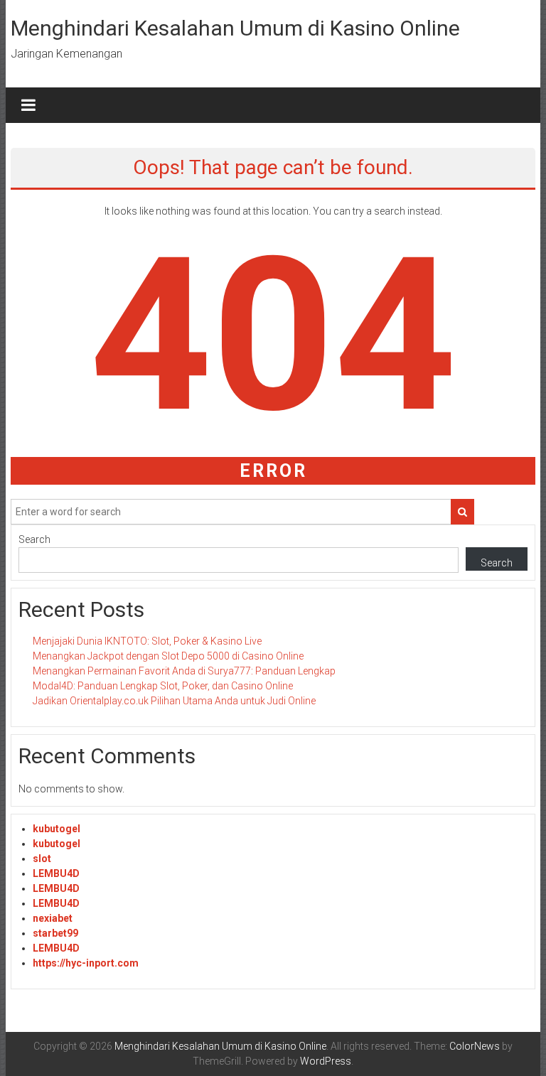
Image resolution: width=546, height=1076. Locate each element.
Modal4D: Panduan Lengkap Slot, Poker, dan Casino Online (163, 686)
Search (34, 539)
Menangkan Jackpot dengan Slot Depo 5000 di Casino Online (168, 656)
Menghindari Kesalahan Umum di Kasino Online (235, 28)
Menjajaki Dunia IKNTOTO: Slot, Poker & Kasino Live (147, 641)
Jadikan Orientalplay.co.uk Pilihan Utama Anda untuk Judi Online (174, 700)
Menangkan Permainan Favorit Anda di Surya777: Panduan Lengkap (184, 671)
